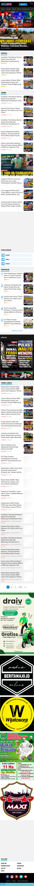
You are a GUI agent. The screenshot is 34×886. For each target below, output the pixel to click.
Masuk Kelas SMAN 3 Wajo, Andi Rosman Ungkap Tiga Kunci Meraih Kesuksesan (10, 482)
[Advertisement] (17, 230)
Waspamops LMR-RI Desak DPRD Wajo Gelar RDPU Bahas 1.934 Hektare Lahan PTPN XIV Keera (11, 505)
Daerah (14, 9)
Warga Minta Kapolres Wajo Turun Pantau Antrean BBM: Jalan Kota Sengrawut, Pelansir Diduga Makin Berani (11, 71)
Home (2, 9)
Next (25, 587)
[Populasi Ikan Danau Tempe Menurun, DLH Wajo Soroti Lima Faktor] (28, 530)
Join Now (8, 881)
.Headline (8, 9)
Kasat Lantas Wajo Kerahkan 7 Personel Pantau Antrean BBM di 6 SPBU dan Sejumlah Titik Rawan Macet (12, 145)
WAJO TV (23, 4)
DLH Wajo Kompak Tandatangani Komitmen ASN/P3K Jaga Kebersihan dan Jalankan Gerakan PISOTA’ (13, 322)
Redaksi (14, 881)
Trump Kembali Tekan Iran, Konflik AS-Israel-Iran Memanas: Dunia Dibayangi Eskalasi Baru (11, 424)
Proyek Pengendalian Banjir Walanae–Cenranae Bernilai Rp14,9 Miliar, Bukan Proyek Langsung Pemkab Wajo (14, 47)
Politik (7, 255)
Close (2, 883)
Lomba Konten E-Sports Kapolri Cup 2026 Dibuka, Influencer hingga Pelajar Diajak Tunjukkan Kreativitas (12, 204)
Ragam (3, 48)
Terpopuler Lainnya (17, 331)
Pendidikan (20, 866)
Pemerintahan (5, 866)
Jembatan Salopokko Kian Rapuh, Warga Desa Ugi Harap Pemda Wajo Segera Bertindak (13, 287)
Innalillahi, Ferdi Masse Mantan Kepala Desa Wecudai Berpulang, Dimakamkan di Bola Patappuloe (11, 99)
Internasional (26, 9)
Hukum (19, 9)
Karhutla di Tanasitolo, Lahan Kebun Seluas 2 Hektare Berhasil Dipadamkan (12, 493)
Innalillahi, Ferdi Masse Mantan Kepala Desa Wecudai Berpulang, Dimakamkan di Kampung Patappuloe (11, 59)
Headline (4, 863)
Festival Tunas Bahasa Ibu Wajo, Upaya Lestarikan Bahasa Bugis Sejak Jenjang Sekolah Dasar (12, 412)
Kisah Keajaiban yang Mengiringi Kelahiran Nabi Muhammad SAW (9, 447)
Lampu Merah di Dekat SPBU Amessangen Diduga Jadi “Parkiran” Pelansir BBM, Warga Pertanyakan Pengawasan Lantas (11, 82)
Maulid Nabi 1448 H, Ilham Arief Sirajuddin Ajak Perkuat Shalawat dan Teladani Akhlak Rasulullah (11, 470)
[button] (28, 29)
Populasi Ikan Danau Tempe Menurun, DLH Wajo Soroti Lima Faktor (11, 110)
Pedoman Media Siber (22, 881)
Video (7, 259)
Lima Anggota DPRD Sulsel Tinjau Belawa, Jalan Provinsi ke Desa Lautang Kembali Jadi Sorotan (12, 193)
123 (20, 587)
